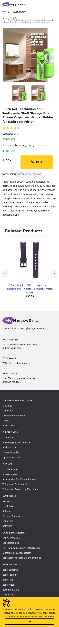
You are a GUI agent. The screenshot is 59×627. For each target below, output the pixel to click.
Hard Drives (8, 506)
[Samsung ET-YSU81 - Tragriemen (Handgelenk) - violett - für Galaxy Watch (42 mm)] (29, 262)
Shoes (5, 420)
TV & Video (8, 437)
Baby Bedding (10, 569)
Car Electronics (10, 542)
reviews (37, 174)
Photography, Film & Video (16, 442)
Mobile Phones (10, 469)
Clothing (7, 405)
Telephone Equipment (14, 484)
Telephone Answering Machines (20, 489)
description (9, 174)
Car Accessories (11, 537)
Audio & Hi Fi (9, 447)
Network (7, 501)
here (19, 347)
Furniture (7, 594)
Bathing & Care (10, 589)
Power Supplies (10, 452)
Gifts (16, 133)
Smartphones (9, 474)
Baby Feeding (9, 574)
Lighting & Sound (11, 457)
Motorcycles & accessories (16, 552)
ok (29, 621)
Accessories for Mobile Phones (19, 479)
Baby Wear (8, 584)
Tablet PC (7, 520)
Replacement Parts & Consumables (21, 557)
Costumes (7, 410)
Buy (39, 162)
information (24, 174)
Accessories (8, 425)
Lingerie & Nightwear (14, 415)
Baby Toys (7, 579)
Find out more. (47, 616)
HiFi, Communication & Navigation (21, 547)
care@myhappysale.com (30, 328)
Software (7, 511)
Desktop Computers (13, 516)
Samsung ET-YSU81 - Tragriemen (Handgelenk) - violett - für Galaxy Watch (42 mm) (30, 288)
